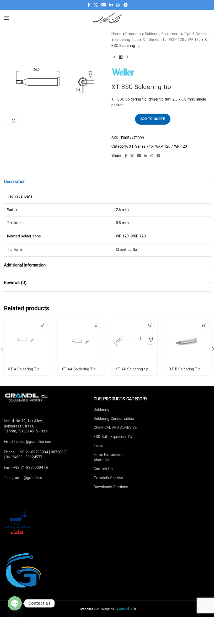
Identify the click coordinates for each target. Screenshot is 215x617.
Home (116, 34)
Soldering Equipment (162, 34)
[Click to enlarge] (14, 121)
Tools (98, 446)
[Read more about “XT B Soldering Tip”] (203, 325)
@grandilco (33, 478)
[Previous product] (114, 57)
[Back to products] (121, 57)
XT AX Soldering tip (131, 369)
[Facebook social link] (89, 5)
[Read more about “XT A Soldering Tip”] (42, 325)
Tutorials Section (108, 478)
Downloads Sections (111, 487)
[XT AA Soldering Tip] (81, 341)
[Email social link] (103, 5)
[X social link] (96, 5)
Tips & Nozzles (196, 34)
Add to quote (153, 119)
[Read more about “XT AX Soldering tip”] (150, 325)
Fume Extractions (108, 455)
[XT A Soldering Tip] (27, 341)
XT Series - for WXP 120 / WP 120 (172, 40)
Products (133, 34)
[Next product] (127, 57)
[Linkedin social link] (110, 5)
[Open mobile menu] (6, 18)
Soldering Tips (126, 40)
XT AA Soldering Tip (79, 369)
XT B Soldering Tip (185, 369)
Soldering (101, 410)
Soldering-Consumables (114, 419)
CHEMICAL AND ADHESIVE (115, 428)
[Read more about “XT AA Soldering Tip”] (96, 325)
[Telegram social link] (125, 5)
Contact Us (103, 469)
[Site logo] (107, 17)
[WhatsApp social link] (118, 5)
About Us (101, 460)
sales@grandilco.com (34, 442)
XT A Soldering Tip (24, 369)
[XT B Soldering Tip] (188, 341)
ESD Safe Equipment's (113, 437)
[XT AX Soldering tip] (134, 341)
